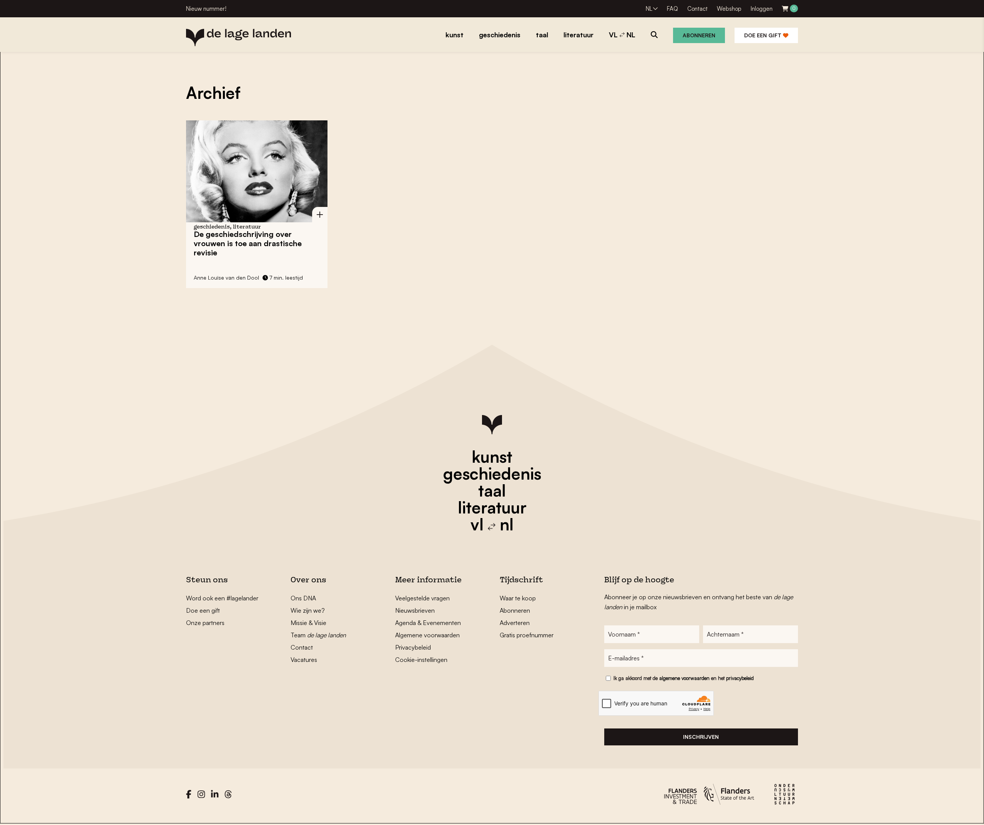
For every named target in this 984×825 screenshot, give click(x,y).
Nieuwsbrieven (415, 610)
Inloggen (762, 8)
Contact (697, 8)
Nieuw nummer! (206, 8)
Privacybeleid (413, 647)
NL (649, 8)
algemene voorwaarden (684, 678)
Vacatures (304, 659)
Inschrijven (701, 736)
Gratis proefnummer (527, 635)
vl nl (492, 524)
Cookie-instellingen (421, 659)
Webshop (729, 8)
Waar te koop (518, 598)
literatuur (492, 507)
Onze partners (205, 623)
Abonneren (699, 35)
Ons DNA (303, 598)
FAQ (672, 8)
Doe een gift (763, 35)
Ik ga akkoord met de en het (683, 678)
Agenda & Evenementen (428, 623)
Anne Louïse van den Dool (226, 277)
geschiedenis (492, 473)
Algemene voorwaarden (427, 635)
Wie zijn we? (308, 610)
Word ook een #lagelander (222, 598)
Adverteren (515, 623)
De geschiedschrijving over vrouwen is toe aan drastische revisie (248, 243)
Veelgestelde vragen (422, 598)
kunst (492, 457)
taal (492, 490)
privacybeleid (740, 678)
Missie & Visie (308, 623)
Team (318, 635)
